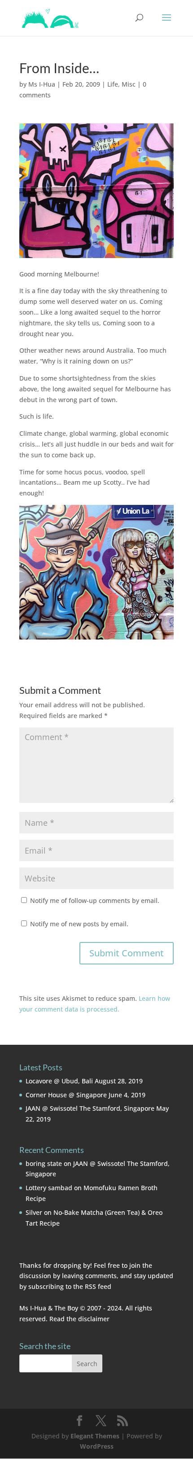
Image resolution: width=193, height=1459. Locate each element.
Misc (129, 84)
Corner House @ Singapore (66, 1095)
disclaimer (94, 1318)
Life (112, 84)
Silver (34, 1212)
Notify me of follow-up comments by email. (94, 900)
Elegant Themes (94, 1436)
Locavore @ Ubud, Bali (59, 1081)
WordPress (97, 1446)
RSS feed (98, 1286)
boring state (44, 1163)
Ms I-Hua (41, 84)
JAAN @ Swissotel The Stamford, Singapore (90, 1108)
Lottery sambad (49, 1187)
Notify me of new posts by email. (79, 924)
